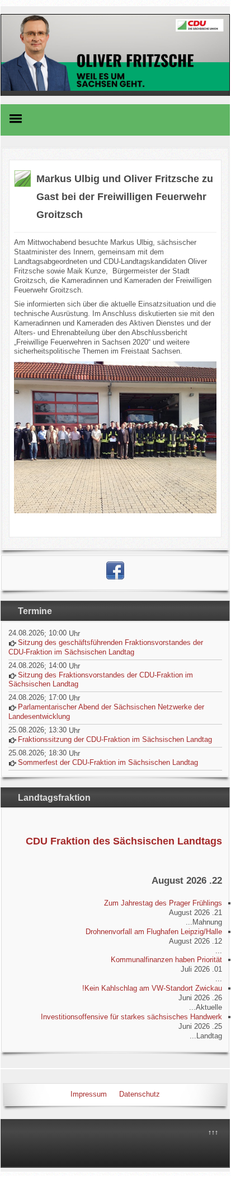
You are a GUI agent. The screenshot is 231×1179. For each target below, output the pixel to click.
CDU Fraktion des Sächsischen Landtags (124, 841)
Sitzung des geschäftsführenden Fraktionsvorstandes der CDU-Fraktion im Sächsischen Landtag (105, 647)
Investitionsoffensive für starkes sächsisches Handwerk (131, 1017)
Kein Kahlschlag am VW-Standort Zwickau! (152, 988)
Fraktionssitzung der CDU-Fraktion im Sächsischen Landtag (115, 739)
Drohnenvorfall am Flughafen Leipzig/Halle (154, 931)
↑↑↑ (213, 1132)
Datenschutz (139, 1094)
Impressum (88, 1094)
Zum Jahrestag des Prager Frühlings (163, 903)
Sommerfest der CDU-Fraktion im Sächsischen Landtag (108, 762)
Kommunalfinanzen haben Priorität (166, 959)
